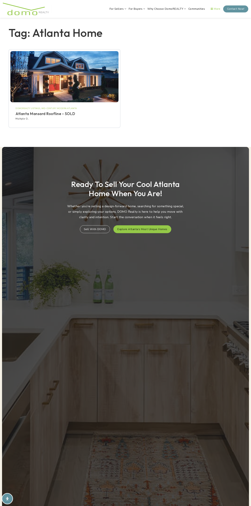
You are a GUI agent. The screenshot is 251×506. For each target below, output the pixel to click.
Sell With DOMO (95, 229)
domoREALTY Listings (28, 108)
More (216, 9)
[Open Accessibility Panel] (7, 498)
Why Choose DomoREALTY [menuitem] (165, 9)
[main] (125, 81)
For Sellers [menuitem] (116, 9)
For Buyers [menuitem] (136, 9)
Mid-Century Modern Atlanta (59, 108)
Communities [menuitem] (196, 9)
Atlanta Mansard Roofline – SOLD (45, 113)
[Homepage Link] (26, 9)
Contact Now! (235, 9)
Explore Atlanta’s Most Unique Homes (142, 229)
